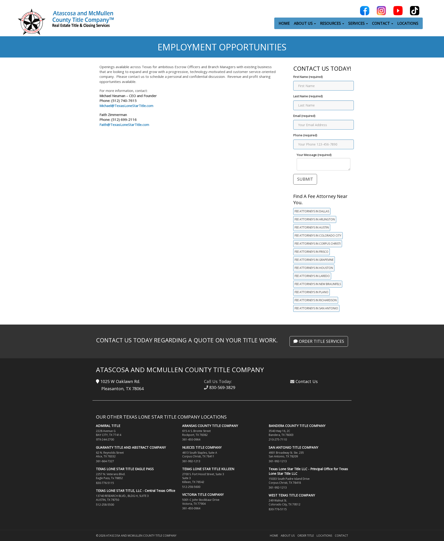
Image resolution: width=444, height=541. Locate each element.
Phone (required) (305, 135)
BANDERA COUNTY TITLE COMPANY (297, 425)
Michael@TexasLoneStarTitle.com (126, 105)
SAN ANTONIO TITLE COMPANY (293, 447)
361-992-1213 (191, 461)
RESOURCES (331, 23)
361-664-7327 (105, 461)
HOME (284, 23)
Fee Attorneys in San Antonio (316, 308)
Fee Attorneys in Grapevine (314, 260)
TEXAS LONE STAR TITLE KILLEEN (208, 469)
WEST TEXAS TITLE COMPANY (292, 495)
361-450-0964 (191, 439)
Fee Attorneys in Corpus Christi (318, 244)
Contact (341, 536)
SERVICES (357, 23)
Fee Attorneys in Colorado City (318, 235)
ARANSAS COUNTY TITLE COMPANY (210, 425)
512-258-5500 (105, 505)
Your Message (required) (314, 155)
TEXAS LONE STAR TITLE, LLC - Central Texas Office (135, 490)
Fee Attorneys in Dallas (312, 211)
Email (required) (304, 116)
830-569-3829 (222, 387)
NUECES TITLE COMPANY (202, 447)
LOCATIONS (407, 23)
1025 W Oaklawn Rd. (119, 381)
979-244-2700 (105, 439)
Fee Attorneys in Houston (314, 268)
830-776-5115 (105, 483)
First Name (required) (308, 77)
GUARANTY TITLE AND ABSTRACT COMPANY (131, 447)
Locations (324, 536)
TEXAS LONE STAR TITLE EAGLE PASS (125, 469)
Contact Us (307, 381)
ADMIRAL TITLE (108, 425)
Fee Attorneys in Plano (311, 292)
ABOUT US (304, 23)
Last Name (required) (308, 96)
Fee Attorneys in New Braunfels (318, 284)
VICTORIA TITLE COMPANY (203, 494)
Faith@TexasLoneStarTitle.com (124, 124)
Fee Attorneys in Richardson (316, 300)
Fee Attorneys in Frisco (311, 252)
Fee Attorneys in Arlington (315, 219)
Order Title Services (321, 341)
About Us (288, 536)
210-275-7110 (278, 439)
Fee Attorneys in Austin (312, 227)
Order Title (305, 536)
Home (274, 536)
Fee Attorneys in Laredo (312, 276)
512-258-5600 (191, 487)
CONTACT (381, 23)
